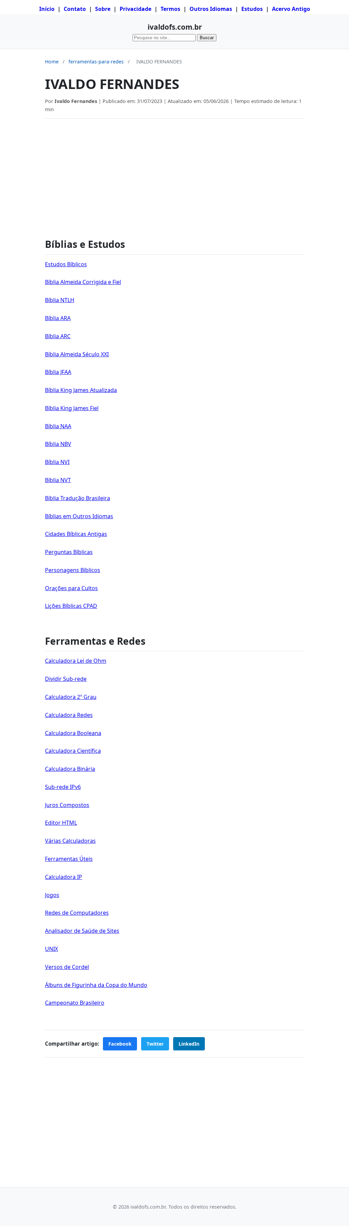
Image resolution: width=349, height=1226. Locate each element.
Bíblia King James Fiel (71, 408)
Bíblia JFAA (58, 372)
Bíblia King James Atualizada (81, 390)
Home (52, 61)
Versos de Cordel (67, 967)
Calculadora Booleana (73, 733)
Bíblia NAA (58, 426)
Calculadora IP (63, 877)
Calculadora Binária (70, 769)
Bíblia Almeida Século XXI (77, 354)
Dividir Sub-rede (66, 679)
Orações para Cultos (71, 588)
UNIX (51, 949)
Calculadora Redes (69, 715)
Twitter (155, 1044)
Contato (75, 9)
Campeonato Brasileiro (74, 1002)
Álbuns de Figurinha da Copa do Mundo (96, 985)
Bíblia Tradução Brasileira (77, 498)
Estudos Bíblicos (66, 264)
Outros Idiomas (210, 9)
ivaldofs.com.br (175, 27)
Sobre (102, 9)
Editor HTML (61, 822)
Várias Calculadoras (70, 840)
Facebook (120, 1044)
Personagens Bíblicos (72, 570)
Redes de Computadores (77, 912)
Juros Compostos (67, 805)
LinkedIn (189, 1044)
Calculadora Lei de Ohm (75, 660)
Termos (170, 9)
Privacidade (135, 9)
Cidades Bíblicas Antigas (76, 534)
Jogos (52, 895)
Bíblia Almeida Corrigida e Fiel (83, 282)
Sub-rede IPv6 (63, 787)
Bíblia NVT (58, 480)
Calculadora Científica (73, 750)
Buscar (207, 37)
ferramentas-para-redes (96, 61)
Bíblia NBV (58, 444)
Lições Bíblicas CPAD (71, 606)
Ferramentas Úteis (69, 859)
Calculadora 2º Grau (70, 697)
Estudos (252, 9)
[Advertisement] (174, 175)
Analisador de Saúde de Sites (82, 931)
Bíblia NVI (57, 462)
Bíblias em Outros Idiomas (79, 516)
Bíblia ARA (58, 318)
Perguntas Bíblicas (69, 552)
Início (47, 9)
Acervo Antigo (291, 9)
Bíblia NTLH (59, 300)
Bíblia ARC (58, 336)
